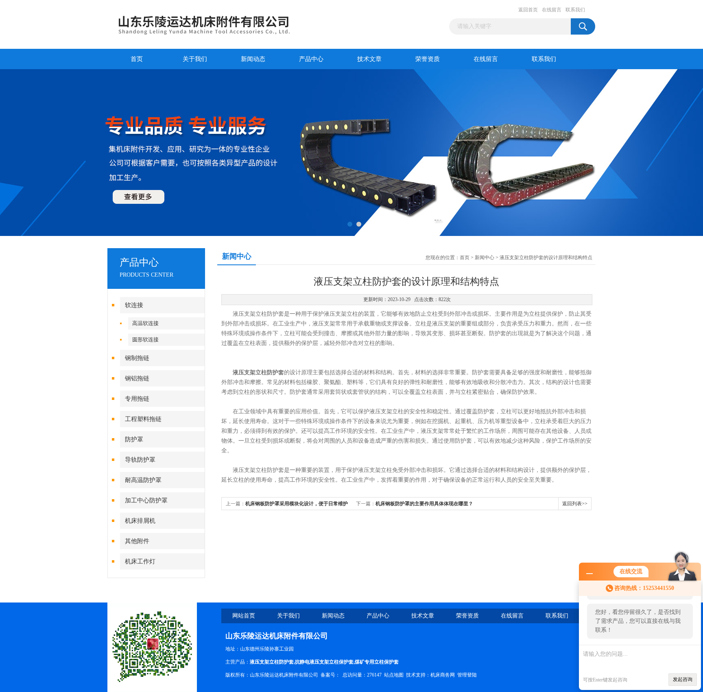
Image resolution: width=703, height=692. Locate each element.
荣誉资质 (427, 59)
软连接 (134, 305)
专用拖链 (137, 398)
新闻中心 (484, 257)
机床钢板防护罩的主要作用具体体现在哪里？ (424, 503)
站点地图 (394, 675)
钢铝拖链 (137, 378)
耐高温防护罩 (143, 480)
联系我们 (575, 10)
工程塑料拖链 (143, 419)
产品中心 (311, 59)
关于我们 (195, 59)
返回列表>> (574, 503)
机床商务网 (442, 675)
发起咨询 (682, 679)
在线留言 (551, 10)
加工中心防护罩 (146, 500)
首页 (137, 59)
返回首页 (528, 10)
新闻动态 (253, 59)
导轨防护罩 (140, 459)
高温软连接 (145, 323)
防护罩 (134, 439)
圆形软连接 (145, 339)
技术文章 (369, 59)
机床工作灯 (140, 561)
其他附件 (137, 541)
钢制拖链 (137, 358)
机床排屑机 (140, 520)
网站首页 (243, 616)
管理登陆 (467, 675)
